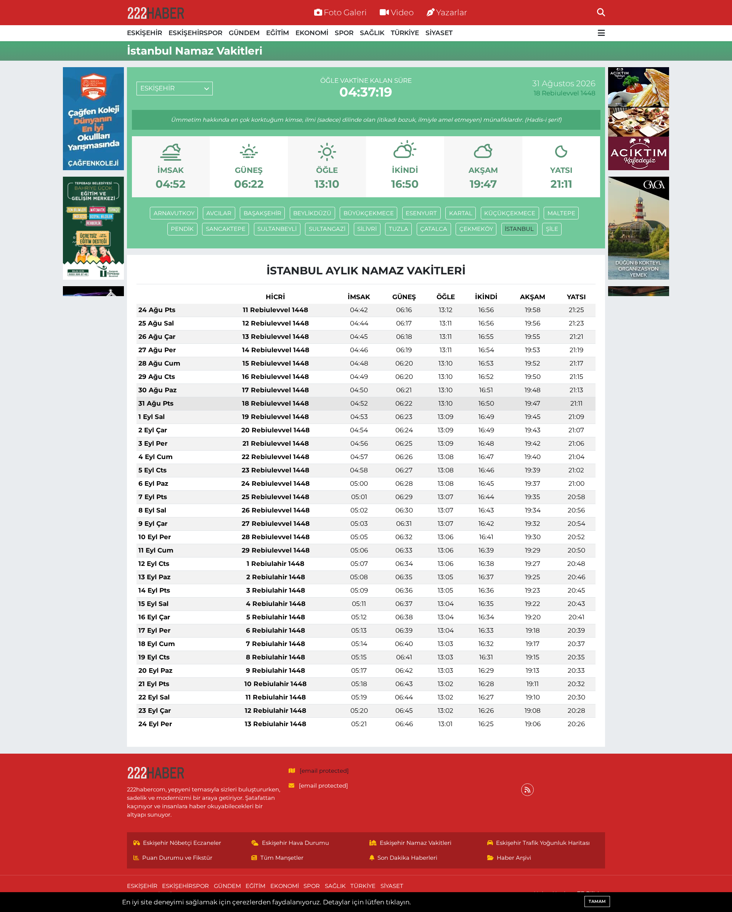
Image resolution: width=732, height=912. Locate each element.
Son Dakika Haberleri (407, 857)
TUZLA (398, 229)
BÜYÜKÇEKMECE (369, 213)
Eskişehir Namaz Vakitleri (415, 842)
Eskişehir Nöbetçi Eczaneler (182, 842)
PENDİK (182, 229)
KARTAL (460, 213)
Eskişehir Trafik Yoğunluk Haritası (543, 842)
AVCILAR (218, 213)
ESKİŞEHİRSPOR (195, 33)
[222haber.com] (155, 12)
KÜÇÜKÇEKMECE (509, 213)
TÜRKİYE (405, 33)
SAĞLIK (372, 33)
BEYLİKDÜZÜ (312, 213)
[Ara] (601, 12)
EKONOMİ (311, 33)
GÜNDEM (244, 33)
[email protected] (324, 770)
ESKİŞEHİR (144, 33)
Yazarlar (451, 12)
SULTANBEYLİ (277, 229)
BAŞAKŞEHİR (262, 213)
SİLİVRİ (367, 229)
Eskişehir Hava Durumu (295, 842)
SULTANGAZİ (327, 229)
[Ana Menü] (601, 33)
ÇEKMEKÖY (476, 229)
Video (402, 12)
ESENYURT (421, 213)
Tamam (597, 901)
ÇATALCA (433, 229)
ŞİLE (552, 229)
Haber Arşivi (514, 857)
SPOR (344, 33)
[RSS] (527, 789)
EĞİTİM (277, 33)
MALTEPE (561, 213)
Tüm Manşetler (281, 857)
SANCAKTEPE (226, 229)
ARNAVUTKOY (174, 213)
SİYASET (439, 33)
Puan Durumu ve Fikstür (177, 857)
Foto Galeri (345, 12)
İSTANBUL (519, 229)
